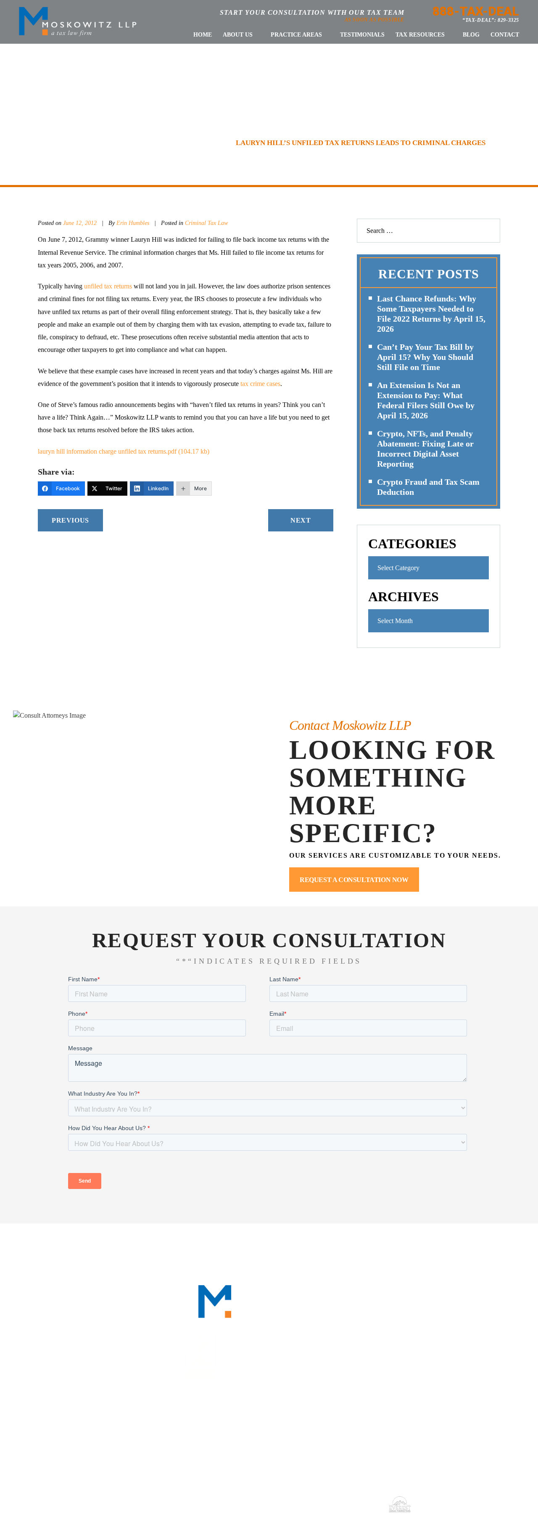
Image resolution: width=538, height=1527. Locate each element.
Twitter (459, 1330)
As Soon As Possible (374, 20)
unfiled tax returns (108, 286)
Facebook (407, 1330)
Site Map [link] (318, 1504)
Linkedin (433, 1330)
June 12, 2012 (80, 223)
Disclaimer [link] (284, 1504)
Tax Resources (420, 35)
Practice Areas (296, 35)
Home (202, 35)
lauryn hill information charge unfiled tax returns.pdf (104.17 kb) (123, 451)
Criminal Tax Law (206, 223)
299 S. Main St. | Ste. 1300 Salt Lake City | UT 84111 (461, 1430)
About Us (238, 35)
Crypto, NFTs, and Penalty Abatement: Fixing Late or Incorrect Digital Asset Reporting (425, 448)
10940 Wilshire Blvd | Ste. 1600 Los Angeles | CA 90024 (276, 1430)
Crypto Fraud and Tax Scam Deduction (428, 487)
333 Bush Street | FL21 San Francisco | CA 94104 (92, 1430)
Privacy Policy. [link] (358, 1504)
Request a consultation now (354, 879)
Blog (471, 35)
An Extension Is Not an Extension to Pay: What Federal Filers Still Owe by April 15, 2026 (426, 400)
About (128, 1247)
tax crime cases (260, 383)
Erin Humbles (133, 223)
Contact (505, 35)
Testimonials (362, 35)
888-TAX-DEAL (476, 11)
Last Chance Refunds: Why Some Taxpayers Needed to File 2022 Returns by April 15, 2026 (431, 313)
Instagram (484, 1330)
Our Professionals (192, 1247)
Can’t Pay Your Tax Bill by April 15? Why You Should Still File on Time (425, 357)
